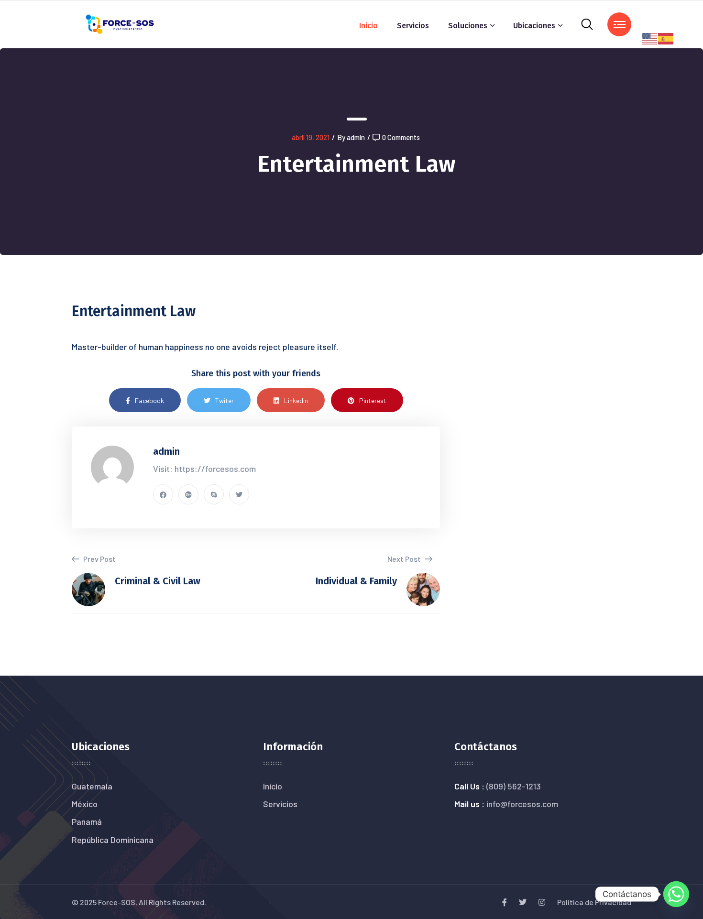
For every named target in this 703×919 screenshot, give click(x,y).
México (85, 804)
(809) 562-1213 (513, 786)
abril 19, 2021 (311, 137)
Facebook (149, 400)
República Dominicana (113, 839)
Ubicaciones (534, 25)
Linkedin (296, 400)
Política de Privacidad (594, 902)
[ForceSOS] (120, 23)
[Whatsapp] (676, 894)
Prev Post (99, 558)
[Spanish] (666, 37)
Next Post (404, 558)
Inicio (368, 25)
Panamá (87, 821)
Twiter (224, 400)
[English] (650, 37)
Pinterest (372, 400)
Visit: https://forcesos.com (204, 468)
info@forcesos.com (522, 804)
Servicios (413, 25)
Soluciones (467, 25)
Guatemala (92, 786)
